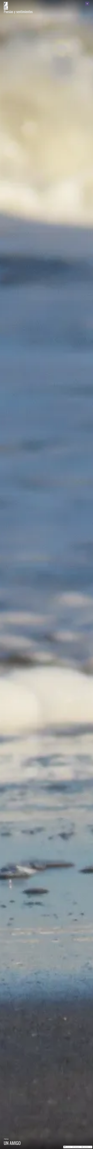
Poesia (6, 1139)
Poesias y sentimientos (18, 11)
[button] (87, 4)
